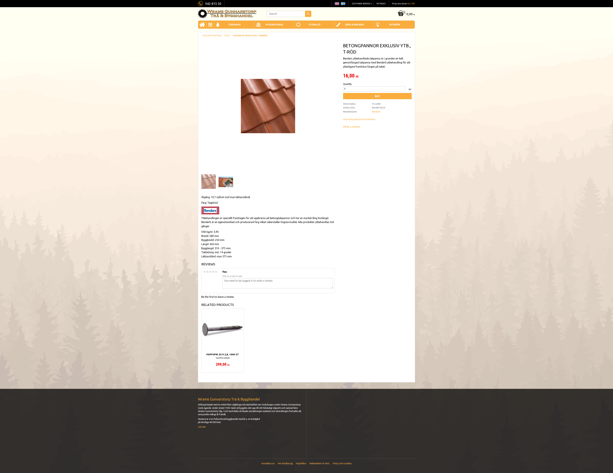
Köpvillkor (301, 463)
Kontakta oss (268, 463)
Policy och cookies (342, 463)
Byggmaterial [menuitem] (274, 24)
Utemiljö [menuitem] (314, 24)
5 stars (216, 271)
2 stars (207, 271)
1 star (204, 271)
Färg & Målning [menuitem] (354, 24)
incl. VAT (411, 4)
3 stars (210, 271)
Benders (376, 111)
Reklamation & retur (319, 463)
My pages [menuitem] (381, 4)
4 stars (213, 271)
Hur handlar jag (285, 463)
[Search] (308, 14)
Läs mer (202, 427)
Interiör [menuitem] (394, 24)
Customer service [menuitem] (361, 4)
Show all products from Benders (359, 119)
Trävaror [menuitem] (234, 24)
